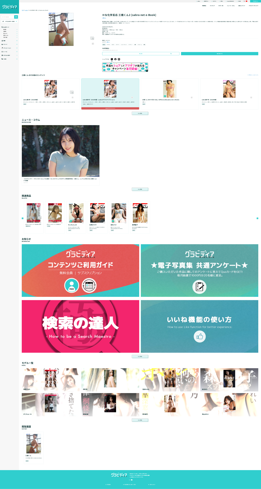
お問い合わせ (152, 484)
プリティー (130, 44)
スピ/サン (214, 1)
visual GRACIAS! (230, 1)
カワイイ (117, 44)
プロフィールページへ (253, 75)
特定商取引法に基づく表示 (130, 484)
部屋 (144, 44)
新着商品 (204, 5)
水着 (135, 44)
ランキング (212, 5)
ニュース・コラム (231, 5)
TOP (23, 10)
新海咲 (4, 29)
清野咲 (4, 31)
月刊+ (222, 1)
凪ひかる (5, 33)
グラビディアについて (253, 5)
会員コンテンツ (241, 5)
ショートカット (124, 44)
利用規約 (109, 484)
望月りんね (5, 35)
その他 (239, 1)
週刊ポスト (206, 1)
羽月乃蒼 (5, 37)
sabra (198, 1)
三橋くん (104, 18)
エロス (113, 44)
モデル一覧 (220, 5)
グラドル (108, 44)
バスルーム (140, 44)
